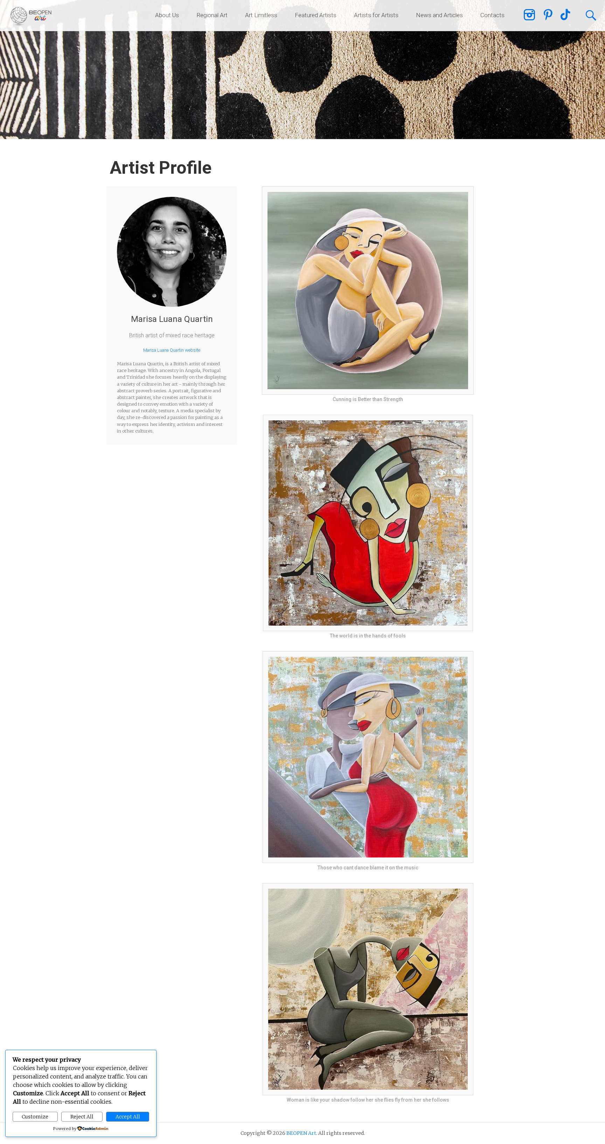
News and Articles (439, 15)
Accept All (128, 1117)
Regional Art (212, 15)
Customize (35, 1117)
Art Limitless (261, 15)
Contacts (492, 15)
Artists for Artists (376, 15)
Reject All (81, 1117)
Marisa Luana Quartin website (171, 350)
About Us (167, 15)
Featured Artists (315, 15)
